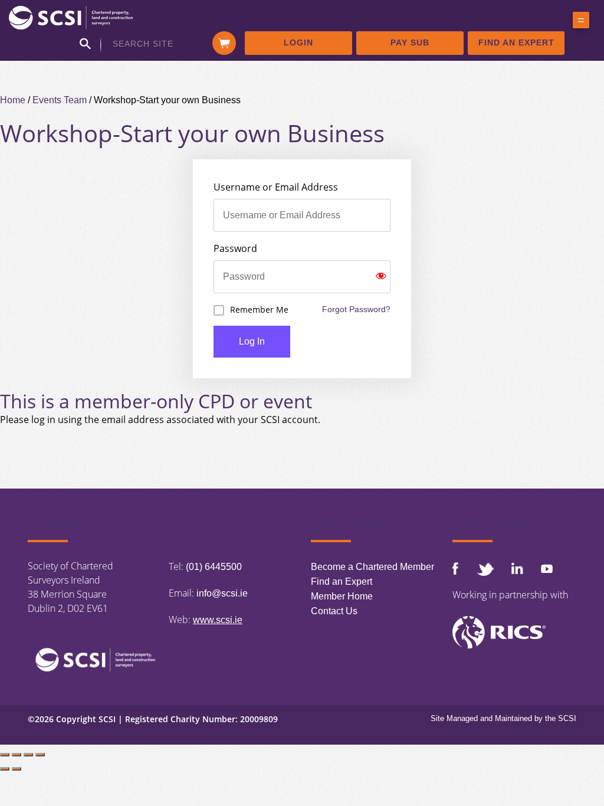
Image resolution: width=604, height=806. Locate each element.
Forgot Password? (356, 309)
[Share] (28, 754)
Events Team (59, 100)
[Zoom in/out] (4, 754)
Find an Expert (516, 42)
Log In (252, 341)
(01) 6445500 (214, 567)
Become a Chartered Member (372, 567)
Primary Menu (581, 22)
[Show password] (381, 276)
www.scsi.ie (217, 620)
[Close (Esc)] (40, 754)
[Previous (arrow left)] (4, 769)
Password (235, 248)
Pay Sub (409, 42)
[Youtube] (547, 568)
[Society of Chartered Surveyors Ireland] (71, 17)
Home (12, 100)
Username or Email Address (276, 187)
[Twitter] (485, 569)
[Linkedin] (517, 568)
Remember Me (259, 309)
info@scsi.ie (222, 593)
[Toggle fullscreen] (16, 754)
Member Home (342, 596)
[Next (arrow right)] (16, 769)
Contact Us (334, 611)
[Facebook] (455, 568)
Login (298, 42)
